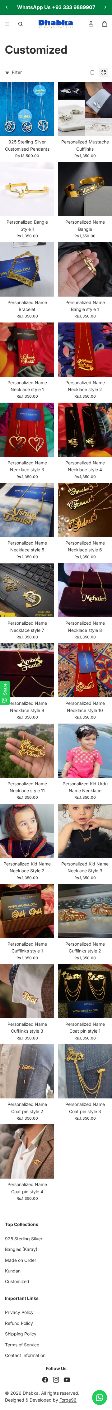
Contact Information (25, 1355)
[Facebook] (45, 1379)
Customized (17, 1281)
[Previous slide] (7, 7)
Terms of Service (22, 1344)
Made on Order (20, 1259)
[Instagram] (56, 1379)
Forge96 (68, 1400)
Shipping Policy (20, 1333)
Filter (17, 72)
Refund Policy (19, 1322)
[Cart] (104, 24)
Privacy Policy (19, 1312)
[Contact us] (99, 1397)
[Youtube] (67, 1379)
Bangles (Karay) (21, 1249)
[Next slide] (105, 7)
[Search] (20, 24)
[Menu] (7, 24)
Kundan (13, 1270)
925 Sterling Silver (23, 1238)
